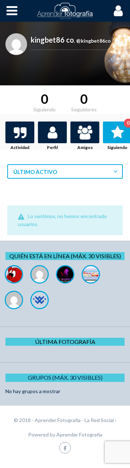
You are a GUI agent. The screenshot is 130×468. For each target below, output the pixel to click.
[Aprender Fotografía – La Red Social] (65, 11)
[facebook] (65, 447)
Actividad (19, 147)
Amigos (85, 147)
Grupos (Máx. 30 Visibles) (65, 377)
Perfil (52, 147)
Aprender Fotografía (79, 434)
